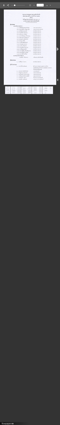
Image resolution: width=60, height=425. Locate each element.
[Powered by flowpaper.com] (8, 422)
